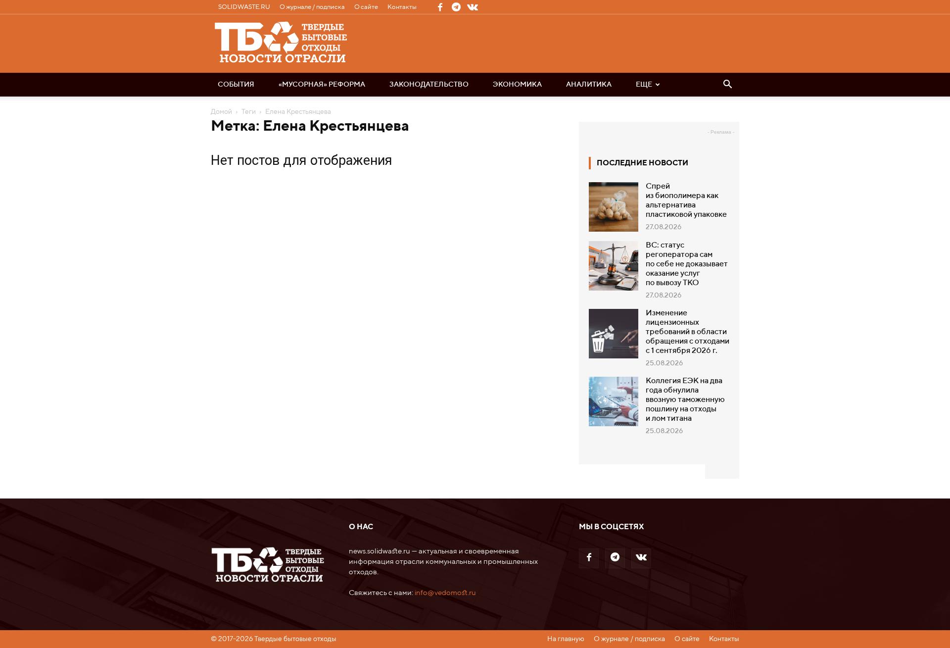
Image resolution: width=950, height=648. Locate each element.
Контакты (402, 7)
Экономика (517, 84)
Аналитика (589, 84)
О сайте (366, 7)
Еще (644, 84)
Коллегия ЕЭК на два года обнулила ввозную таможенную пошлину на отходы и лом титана (685, 400)
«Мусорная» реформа (322, 84)
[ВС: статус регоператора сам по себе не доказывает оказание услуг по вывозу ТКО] (613, 266)
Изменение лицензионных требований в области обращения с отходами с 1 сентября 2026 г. (687, 332)
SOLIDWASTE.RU (244, 7)
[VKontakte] (472, 7)
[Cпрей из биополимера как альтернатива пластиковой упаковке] (613, 207)
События (236, 84)
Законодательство (429, 84)
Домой (221, 111)
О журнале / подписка (312, 7)
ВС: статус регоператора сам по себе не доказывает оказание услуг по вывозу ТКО (687, 264)
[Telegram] (456, 7)
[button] (727, 85)
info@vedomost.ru (445, 593)
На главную (565, 639)
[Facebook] (439, 7)
